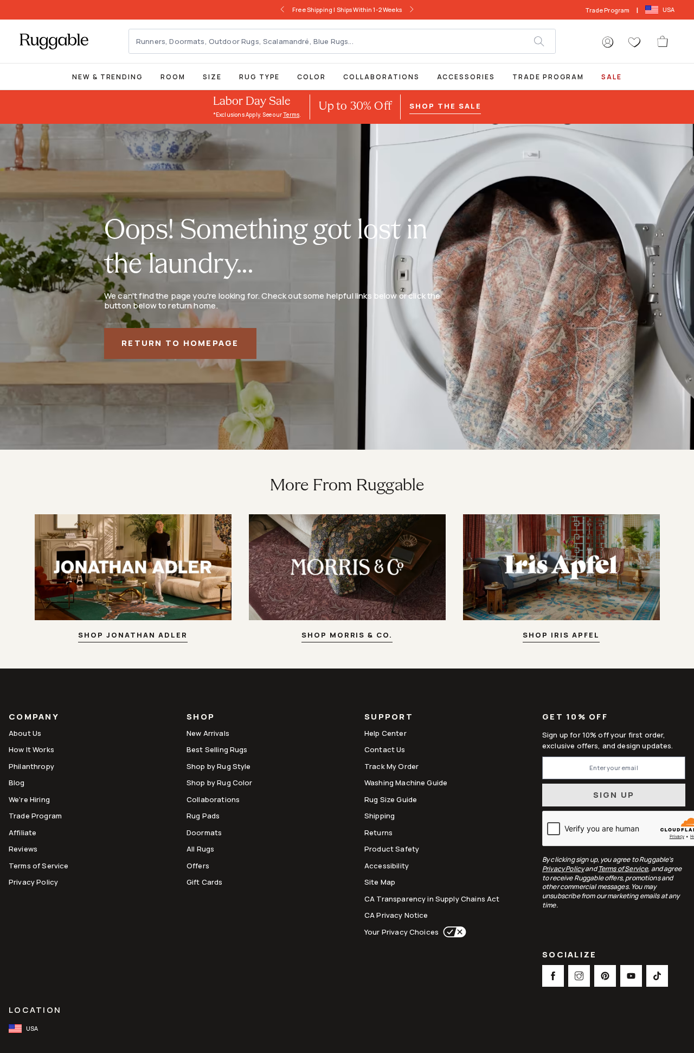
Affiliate (22, 832)
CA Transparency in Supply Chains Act (431, 899)
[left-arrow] (282, 10)
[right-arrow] (411, 10)
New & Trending (107, 76)
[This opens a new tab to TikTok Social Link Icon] (657, 976)
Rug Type (259, 76)
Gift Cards (205, 882)
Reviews (23, 849)
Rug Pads (203, 816)
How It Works (31, 749)
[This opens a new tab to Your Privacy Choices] (452, 931)
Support (388, 717)
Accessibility (386, 866)
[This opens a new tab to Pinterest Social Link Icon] (605, 976)
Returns (378, 832)
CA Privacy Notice (396, 915)
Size (212, 76)
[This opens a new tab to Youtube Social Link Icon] (631, 976)
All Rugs (200, 849)
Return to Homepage (180, 343)
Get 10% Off (575, 717)
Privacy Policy (33, 882)
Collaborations (381, 76)
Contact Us (385, 749)
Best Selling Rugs (217, 749)
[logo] (54, 41)
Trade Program (607, 10)
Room (172, 76)
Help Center (385, 733)
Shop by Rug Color (220, 782)
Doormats (204, 832)
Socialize (569, 955)
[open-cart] (663, 41)
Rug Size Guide (390, 799)
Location (35, 1010)
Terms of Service (38, 866)
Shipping (379, 816)
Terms (291, 114)
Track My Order (391, 766)
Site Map (379, 882)
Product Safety (391, 849)
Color (311, 76)
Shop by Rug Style (219, 766)
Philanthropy (31, 766)
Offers (198, 866)
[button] (607, 42)
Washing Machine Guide (405, 782)
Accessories (466, 76)
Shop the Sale (445, 106)
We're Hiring (29, 799)
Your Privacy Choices (401, 932)
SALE (611, 76)
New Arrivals (208, 733)
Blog (17, 782)
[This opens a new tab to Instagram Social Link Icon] (579, 976)
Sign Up (614, 794)
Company (34, 717)
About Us (25, 733)
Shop (201, 717)
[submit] (544, 41)
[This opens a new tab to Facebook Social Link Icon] (553, 976)
